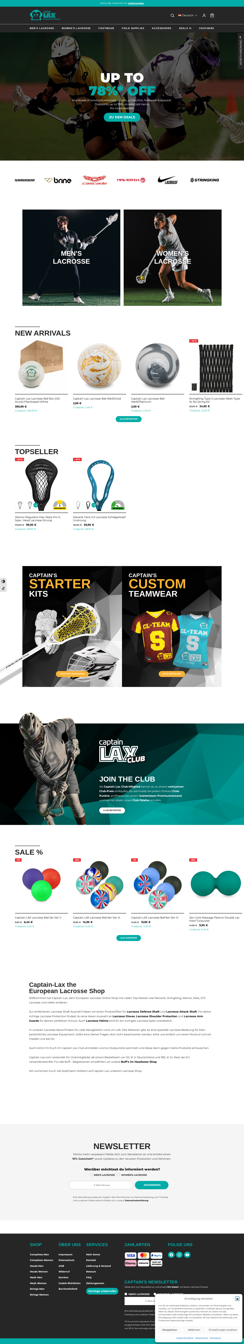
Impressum (215, 1338)
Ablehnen (194, 1329)
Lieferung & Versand (98, 1265)
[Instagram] (179, 1255)
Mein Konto (93, 1254)
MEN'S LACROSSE (104, 1174)
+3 (35, 386)
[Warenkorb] (212, 15)
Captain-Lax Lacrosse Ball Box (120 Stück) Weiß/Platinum (211, 400)
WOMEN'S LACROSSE (134, 1174)
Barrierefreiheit (68, 1288)
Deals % (185, 28)
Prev (10, 375)
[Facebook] (171, 1255)
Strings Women (39, 1294)
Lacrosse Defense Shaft (143, 1011)
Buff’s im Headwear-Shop (139, 1062)
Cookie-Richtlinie (184, 1338)
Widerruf (64, 1271)
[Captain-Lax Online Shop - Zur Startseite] (45, 15)
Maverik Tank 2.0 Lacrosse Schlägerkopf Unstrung (99, 519)
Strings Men (37, 1288)
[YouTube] (187, 1255)
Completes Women (41, 1260)
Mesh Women (38, 1283)
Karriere (63, 1277)
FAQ (88, 1277)
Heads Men (36, 1265)
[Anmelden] (204, 15)
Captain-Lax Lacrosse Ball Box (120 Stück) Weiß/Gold (153, 400)
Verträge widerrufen (102, 1291)
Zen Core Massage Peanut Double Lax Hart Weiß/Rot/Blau (212, 919)
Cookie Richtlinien (70, 1283)
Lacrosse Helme (97, 1021)
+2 (35, 505)
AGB (61, 1265)
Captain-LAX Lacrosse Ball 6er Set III (36, 917)
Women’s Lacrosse (76, 28)
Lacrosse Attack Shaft (181, 1011)
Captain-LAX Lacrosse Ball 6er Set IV (95, 917)
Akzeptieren (169, 1329)
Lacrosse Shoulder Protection (156, 1016)
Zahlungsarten (95, 1283)
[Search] (172, 15)
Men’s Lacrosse (42, 28)
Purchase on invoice (122, 2)
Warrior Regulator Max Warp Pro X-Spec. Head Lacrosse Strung (38, 519)
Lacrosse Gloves (124, 1016)
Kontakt (91, 1260)
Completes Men (39, 1254)
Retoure (91, 1271)
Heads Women (39, 1271)
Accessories (161, 28)
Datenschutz (201, 1338)
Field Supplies (133, 28)
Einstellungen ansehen (223, 1329)
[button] (237, 1298)
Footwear (106, 28)
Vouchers (206, 28)
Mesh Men (36, 1277)
